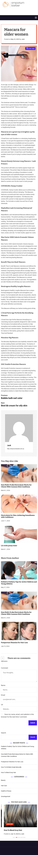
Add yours (4, 661)
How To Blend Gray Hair (8, 772)
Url (2, 705)
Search (3, 733)
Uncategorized (5, 796)
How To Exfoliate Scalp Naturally (11, 767)
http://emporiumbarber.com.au (15, 448)
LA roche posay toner (9, 546)
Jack (23, 39)
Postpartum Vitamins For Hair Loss (14, 642)
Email (3, 695)
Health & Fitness (6, 791)
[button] (4, 823)
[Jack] (19, 428)
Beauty (3, 780)
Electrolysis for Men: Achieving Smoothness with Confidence (18, 516)
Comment (4, 668)
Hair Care (4, 785)
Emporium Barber (13, 10)
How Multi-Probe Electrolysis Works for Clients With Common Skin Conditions (16, 486)
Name (3, 685)
